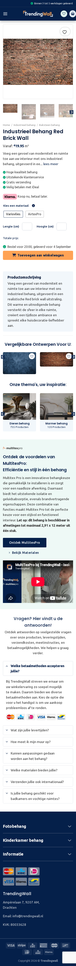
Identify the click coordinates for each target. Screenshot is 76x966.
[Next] (71, 112)
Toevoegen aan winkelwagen (41, 255)
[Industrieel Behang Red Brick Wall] (56, 359)
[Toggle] (7, 666)
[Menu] (5, 13)
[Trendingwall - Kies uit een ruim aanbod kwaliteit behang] (38, 14)
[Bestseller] (38, 365)
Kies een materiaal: (16, 205)
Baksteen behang (49, 124)
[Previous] (3, 365)
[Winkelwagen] (72, 13)
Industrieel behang (24, 124)
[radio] (13, 214)
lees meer (50, 164)
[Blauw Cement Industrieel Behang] (19, 363)
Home (6, 124)
